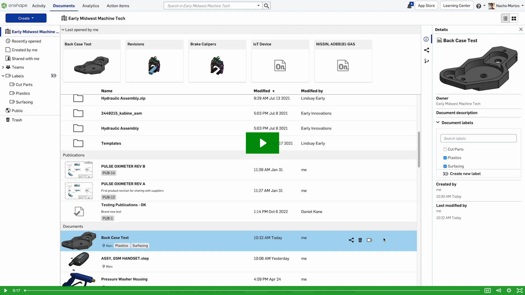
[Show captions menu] (487, 290)
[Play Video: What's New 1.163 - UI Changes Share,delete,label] (262, 143)
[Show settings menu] (509, 290)
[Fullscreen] (519, 290)
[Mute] (498, 290)
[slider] (252, 290)
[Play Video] (5, 290)
